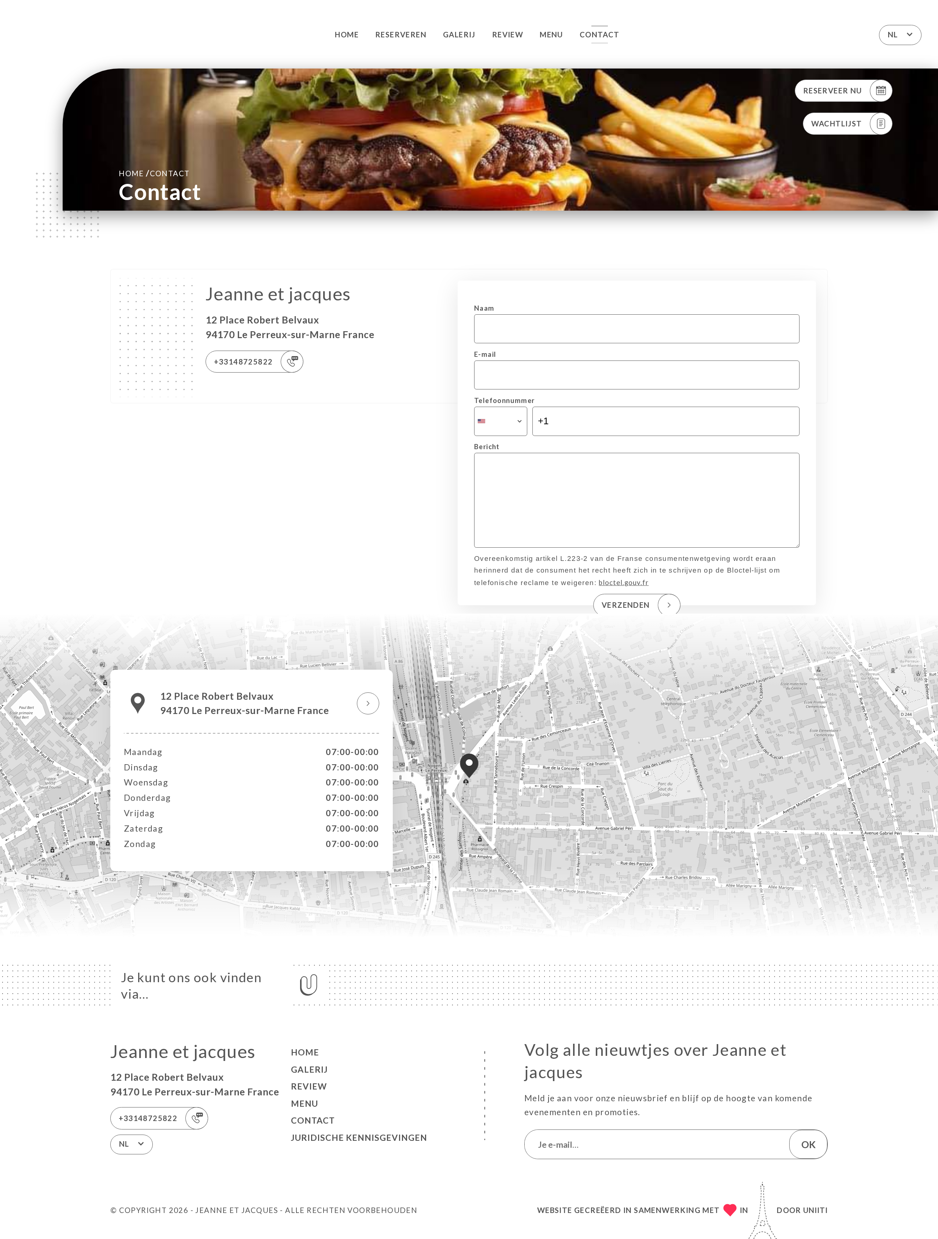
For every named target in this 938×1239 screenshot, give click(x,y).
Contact (600, 34)
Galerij (459, 34)
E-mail (485, 354)
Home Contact (154, 173)
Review (507, 34)
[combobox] (501, 421)
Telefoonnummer (504, 400)
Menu (551, 34)
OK (808, 1144)
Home (347, 34)
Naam (484, 308)
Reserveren (400, 34)
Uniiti (815, 1210)
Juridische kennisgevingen (359, 1137)
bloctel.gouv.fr (624, 582)
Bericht (487, 447)
